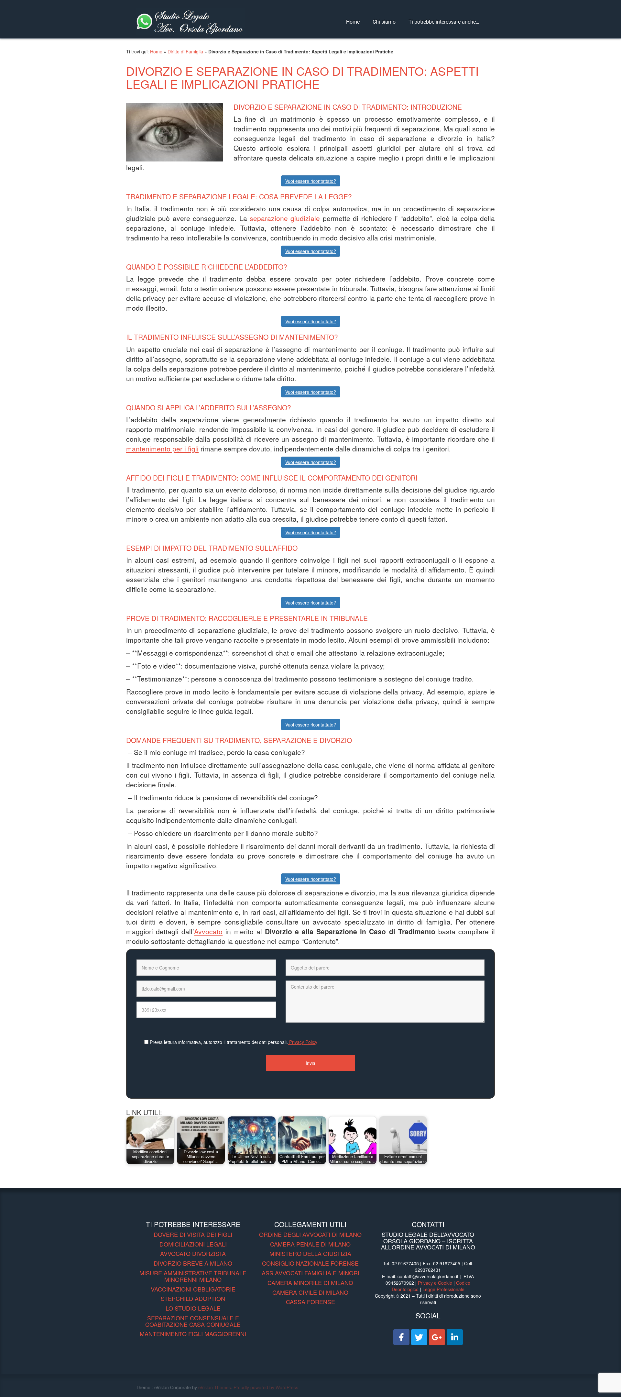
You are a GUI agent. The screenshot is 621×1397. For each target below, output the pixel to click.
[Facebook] (401, 1337)
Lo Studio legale (193, 1308)
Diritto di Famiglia (185, 51)
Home (353, 22)
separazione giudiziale (285, 218)
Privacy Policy (302, 1042)
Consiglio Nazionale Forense (310, 1263)
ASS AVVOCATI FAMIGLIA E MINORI (310, 1273)
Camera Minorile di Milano (310, 1282)
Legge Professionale (443, 1289)
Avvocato (208, 931)
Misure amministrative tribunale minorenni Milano (192, 1276)
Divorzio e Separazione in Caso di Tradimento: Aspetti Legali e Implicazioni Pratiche (302, 77)
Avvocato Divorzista (193, 1253)
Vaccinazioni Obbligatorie (193, 1289)
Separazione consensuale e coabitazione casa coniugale (193, 1321)
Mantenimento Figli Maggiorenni (193, 1333)
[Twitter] (419, 1337)
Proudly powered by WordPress (266, 1387)
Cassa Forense (310, 1301)
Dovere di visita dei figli (193, 1234)
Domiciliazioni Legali (193, 1244)
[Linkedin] (455, 1337)
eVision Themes (214, 1387)
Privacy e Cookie (435, 1283)
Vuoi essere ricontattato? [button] (310, 181)
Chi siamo (384, 22)
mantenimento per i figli (162, 448)
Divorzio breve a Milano (193, 1263)
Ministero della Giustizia (310, 1253)
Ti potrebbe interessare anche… (444, 22)
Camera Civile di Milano (310, 1292)
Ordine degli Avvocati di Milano (310, 1234)
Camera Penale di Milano (310, 1244)
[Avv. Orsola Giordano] (190, 20)
